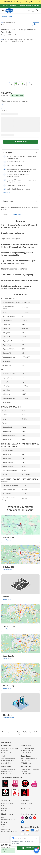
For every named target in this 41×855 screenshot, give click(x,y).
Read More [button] (6, 192)
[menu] (2, 10)
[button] (38, 6)
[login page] (33, 10)
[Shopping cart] (37, 10)
